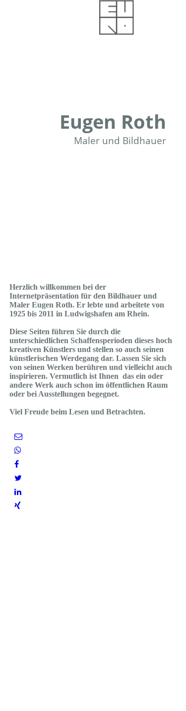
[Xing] (17, 506)
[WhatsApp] (17, 450)
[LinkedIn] (17, 492)
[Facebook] (16, 464)
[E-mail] (18, 436)
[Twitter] (18, 478)
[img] (116, 17)
